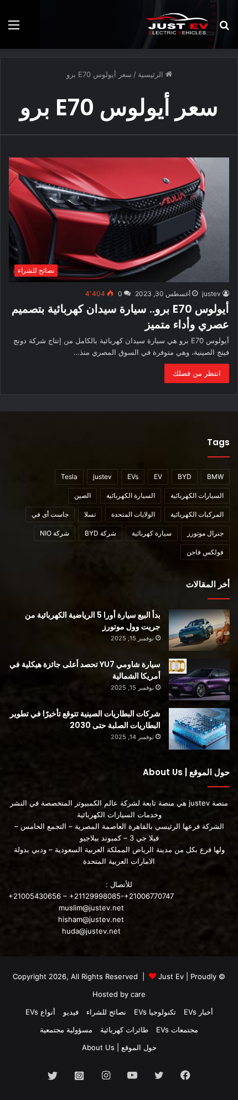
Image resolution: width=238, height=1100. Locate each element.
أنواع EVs (40, 1011)
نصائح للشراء (106, 1011)
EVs (132, 476)
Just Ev (171, 976)
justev (211, 293)
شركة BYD (100, 533)
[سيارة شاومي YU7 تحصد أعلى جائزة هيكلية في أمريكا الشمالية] (199, 679)
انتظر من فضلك (197, 373)
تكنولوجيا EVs (155, 1011)
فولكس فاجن (205, 552)
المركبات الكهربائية (197, 514)
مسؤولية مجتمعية (66, 1029)
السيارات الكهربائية (197, 495)
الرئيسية (151, 74)
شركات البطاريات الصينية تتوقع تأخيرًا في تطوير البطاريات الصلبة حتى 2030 (85, 719)
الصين (82, 495)
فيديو (71, 1011)
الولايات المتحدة (133, 514)
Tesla (69, 476)
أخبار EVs (198, 1011)
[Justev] (177, 24)
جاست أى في (50, 514)
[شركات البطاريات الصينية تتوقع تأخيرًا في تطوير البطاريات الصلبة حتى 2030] (199, 729)
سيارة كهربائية (152, 533)
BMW (215, 476)
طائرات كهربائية (124, 1029)
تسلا (90, 514)
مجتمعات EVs (177, 1029)
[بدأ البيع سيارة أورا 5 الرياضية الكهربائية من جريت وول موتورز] (199, 630)
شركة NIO (54, 533)
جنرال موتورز (205, 533)
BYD (185, 476)
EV (158, 476)
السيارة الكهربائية (130, 495)
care (138, 994)
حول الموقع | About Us (119, 1047)
